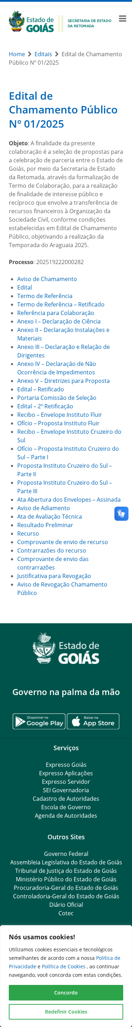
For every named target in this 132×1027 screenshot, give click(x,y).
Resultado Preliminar (45, 525)
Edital (24, 287)
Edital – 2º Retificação (45, 406)
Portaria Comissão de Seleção (56, 398)
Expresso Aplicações (66, 773)
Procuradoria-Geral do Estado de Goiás (66, 888)
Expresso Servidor (66, 782)
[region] (66, 976)
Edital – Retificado (40, 389)
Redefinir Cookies (66, 1011)
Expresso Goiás (66, 765)
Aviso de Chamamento (47, 279)
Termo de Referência (45, 296)
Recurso (28, 533)
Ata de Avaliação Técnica (49, 516)
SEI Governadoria (66, 790)
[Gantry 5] (66, 648)
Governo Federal (66, 854)
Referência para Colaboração (55, 313)
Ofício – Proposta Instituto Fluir (58, 423)
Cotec (66, 913)
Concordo (66, 992)
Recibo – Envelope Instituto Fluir (59, 415)
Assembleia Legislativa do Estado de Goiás (66, 862)
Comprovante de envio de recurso (62, 542)
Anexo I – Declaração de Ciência (59, 321)
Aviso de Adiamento (43, 508)
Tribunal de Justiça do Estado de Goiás (66, 871)
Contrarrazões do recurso (51, 550)
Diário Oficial (66, 905)
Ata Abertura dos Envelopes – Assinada (69, 499)
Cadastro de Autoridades (66, 799)
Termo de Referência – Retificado (61, 304)
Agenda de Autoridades (66, 815)
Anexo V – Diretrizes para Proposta (63, 381)
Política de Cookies (64, 966)
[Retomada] (60, 21)
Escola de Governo (66, 807)
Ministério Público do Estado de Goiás (66, 879)
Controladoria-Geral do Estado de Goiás (66, 896)
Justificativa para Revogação (54, 576)
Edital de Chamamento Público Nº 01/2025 (63, 109)
